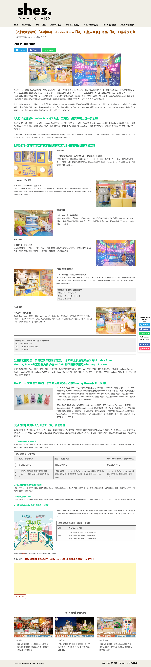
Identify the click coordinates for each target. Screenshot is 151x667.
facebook (36, 50)
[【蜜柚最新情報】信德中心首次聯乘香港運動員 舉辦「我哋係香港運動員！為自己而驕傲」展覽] (116, 627)
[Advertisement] (75, 578)
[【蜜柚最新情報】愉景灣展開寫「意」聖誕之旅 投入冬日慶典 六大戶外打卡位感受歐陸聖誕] (74, 627)
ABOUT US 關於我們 (127, 25)
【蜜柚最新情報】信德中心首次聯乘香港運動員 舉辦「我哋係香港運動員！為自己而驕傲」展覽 (115, 647)
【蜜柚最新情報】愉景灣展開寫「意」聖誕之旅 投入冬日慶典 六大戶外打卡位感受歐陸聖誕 (74, 647)
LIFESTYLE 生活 (55, 25)
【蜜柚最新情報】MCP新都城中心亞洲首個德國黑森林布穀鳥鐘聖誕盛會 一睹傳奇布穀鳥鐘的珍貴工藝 (32, 647)
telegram (22, 50)
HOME (16, 25)
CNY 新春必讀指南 (109, 25)
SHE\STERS (20, 37)
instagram (145, 348)
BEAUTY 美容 (26, 25)
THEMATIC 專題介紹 (91, 25)
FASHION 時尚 (41, 25)
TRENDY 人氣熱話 (72, 25)
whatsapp (50, 50)
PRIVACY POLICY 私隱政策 (128, 663)
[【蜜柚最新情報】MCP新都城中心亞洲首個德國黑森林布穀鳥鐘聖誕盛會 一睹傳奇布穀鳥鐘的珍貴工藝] (33, 627)
